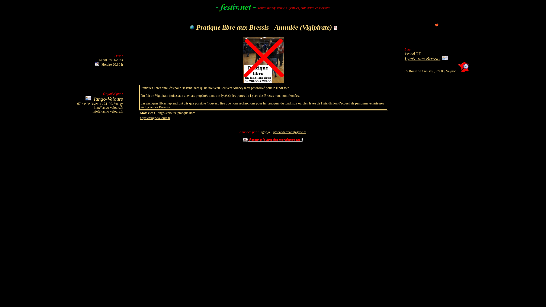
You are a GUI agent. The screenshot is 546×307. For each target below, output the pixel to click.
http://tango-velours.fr (108, 107)
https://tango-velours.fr (155, 118)
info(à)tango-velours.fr (108, 111)
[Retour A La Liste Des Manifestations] (273, 141)
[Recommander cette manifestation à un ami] (437, 25)
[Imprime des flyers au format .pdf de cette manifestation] (335, 27)
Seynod (410, 53)
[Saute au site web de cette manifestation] (192, 27)
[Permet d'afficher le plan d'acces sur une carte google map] (463, 71)
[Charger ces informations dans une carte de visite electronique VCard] (445, 59)
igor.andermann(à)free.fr (289, 132)
